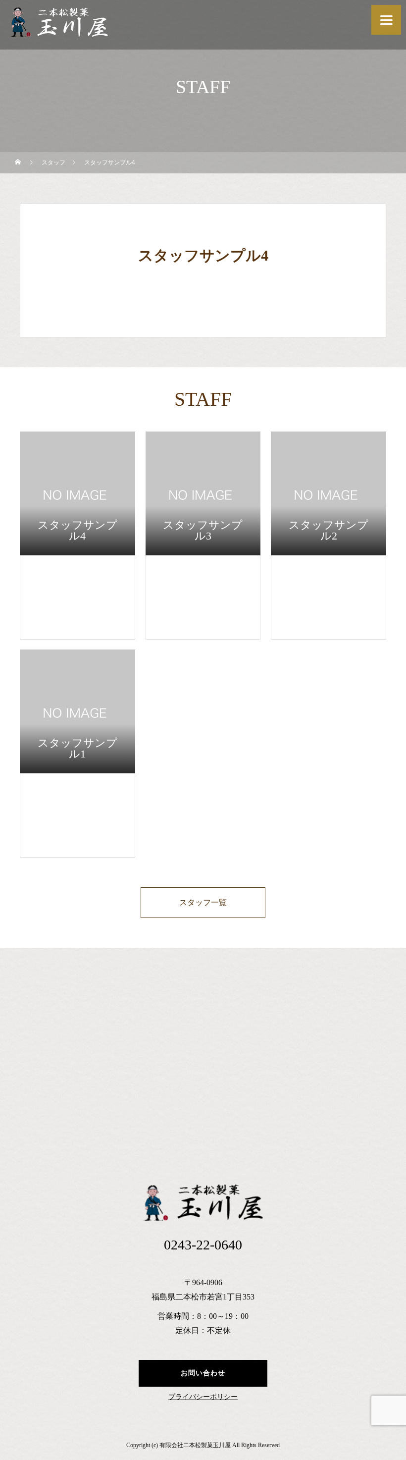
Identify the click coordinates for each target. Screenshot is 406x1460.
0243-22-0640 (203, 1244)
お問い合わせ (203, 1373)
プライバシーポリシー (203, 1397)
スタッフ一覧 (203, 902)
